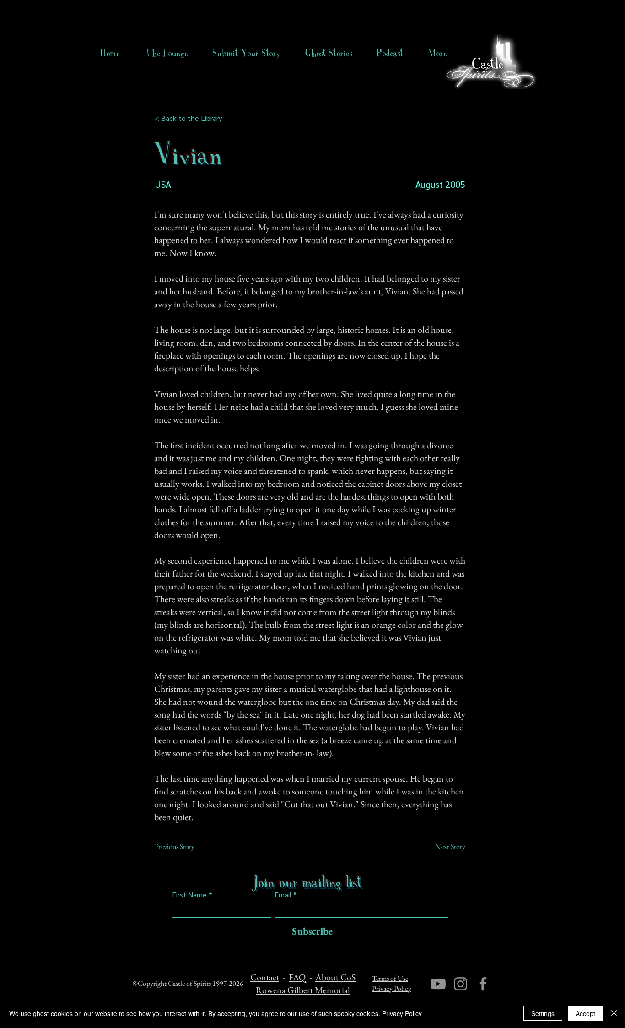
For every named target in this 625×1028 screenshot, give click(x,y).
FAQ (297, 977)
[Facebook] (483, 984)
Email (283, 894)
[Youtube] (438, 984)
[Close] (614, 1013)
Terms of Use (390, 978)
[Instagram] (460, 984)
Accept (585, 1013)
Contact (264, 977)
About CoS (335, 977)
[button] (329, 53)
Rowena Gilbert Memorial (303, 990)
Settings (543, 1013)
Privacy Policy (391, 988)
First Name (189, 894)
